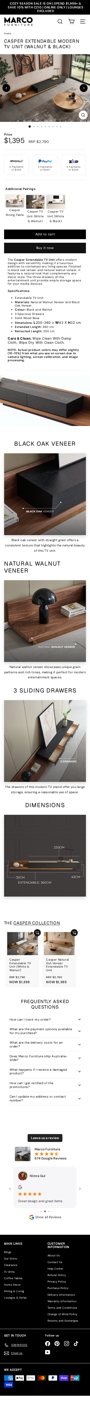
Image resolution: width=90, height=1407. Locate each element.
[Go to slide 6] (38, 1212)
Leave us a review (45, 1138)
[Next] (84, 88)
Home (8, 33)
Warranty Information (62, 1302)
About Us (54, 1256)
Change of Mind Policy (63, 1315)
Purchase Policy (58, 1289)
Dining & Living (14, 1292)
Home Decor (12, 1285)
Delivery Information (61, 1295)
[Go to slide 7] (42, 1212)
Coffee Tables (13, 1279)
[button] (71, 21)
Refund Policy (57, 1275)
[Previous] (6, 88)
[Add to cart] (37, 932)
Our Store (10, 1259)
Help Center (56, 1269)
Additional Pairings (20, 189)
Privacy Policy (57, 1282)
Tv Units (9, 1272)
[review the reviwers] (15, 1187)
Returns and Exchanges (63, 1321)
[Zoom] (83, 115)
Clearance (10, 1266)
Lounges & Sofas (15, 1298)
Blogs (8, 1252)
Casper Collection (36, 923)
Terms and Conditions (63, 1308)
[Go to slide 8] (45, 1212)
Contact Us (55, 1263)
